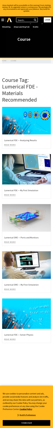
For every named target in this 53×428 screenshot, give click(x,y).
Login (47, 20)
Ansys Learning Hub (21, 27)
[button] (2, 20)
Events (35, 27)
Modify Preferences (28, 415)
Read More (10, 145)
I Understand (26, 423)
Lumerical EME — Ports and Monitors (21, 237)
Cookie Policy (26, 409)
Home (4, 61)
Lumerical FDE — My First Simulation (21, 190)
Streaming (6, 27)
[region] (26, 407)
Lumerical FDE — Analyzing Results (20, 140)
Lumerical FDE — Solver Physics (18, 334)
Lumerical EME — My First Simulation (21, 284)
